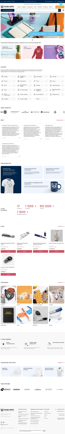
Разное (37, 98)
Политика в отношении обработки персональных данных (6, 414)
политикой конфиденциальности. (25, 431)
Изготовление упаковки (35, 420)
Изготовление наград (34, 423)
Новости (51, 6)
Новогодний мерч (49, 125)
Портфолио (45, 6)
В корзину (8, 251)
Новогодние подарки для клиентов (10, 125)
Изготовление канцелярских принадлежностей (36, 418)
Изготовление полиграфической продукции (36, 414)
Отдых (5, 89)
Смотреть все (60, 226)
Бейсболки (35, 325)
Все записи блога (60, 120)
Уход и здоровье (39, 94)
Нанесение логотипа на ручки (23, 418)
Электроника (23, 81)
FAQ (45, 416)
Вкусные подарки (24, 98)
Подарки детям (55, 94)
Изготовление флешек (34, 421)
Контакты (13, 1)
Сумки (53, 81)
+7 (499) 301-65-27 (60, 409)
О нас (2, 1)
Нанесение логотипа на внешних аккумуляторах (22, 423)
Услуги (35, 6)
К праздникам (30, 6)
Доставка (9, 1)
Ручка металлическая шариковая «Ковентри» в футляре (39, 244)
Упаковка (54, 76)
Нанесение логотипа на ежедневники (22, 421)
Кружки (18, 304)
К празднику (48, 47)
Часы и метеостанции (7, 94)
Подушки (51, 304)
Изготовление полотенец (35, 415)
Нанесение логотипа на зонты (23, 414)
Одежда (5, 76)
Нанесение (40, 6)
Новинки (19, 6)
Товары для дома (56, 85)
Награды (38, 85)
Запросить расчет (59, 6)
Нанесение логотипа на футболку (22, 412)
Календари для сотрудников (30, 125)
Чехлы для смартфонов (37, 304)
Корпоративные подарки (23, 85)
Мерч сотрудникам (27, 47)
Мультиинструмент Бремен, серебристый (22, 244)
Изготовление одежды (34, 411)
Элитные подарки (24, 89)
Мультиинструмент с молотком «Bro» (56, 243)
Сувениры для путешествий (7, 47)
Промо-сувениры (24, 94)
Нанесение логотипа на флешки (22, 416)
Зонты (5, 85)
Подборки (24, 6)
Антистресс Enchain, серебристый (7, 267)
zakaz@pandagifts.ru (60, 411)
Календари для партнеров (8, 143)
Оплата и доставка (47, 413)
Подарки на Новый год (56, 90)
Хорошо (44, 430)
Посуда (5, 81)
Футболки (3, 304)
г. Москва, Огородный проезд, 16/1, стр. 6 (60, 419)
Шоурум (5, 1)
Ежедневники (39, 76)
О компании (46, 411)
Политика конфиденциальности (6, 416)
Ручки (37, 81)
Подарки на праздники (38, 90)
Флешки (50, 325)
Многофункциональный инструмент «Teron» (8, 244)
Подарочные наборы (23, 77)
